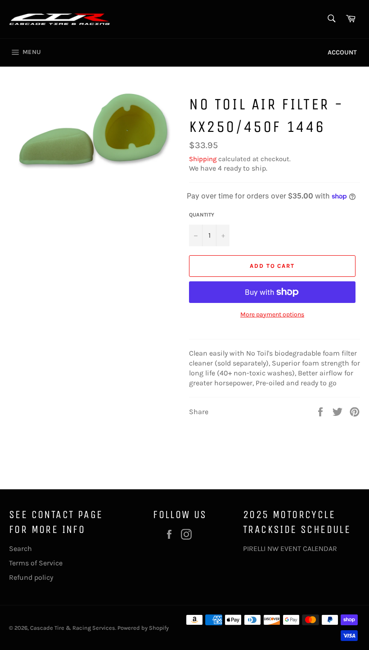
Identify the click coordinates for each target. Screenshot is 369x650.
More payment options (272, 314)
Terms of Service (36, 563)
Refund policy (31, 577)
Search (20, 548)
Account (342, 52)
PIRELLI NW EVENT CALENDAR (290, 548)
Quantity (201, 215)
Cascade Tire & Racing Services (72, 627)
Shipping (202, 159)
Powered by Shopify (143, 627)
